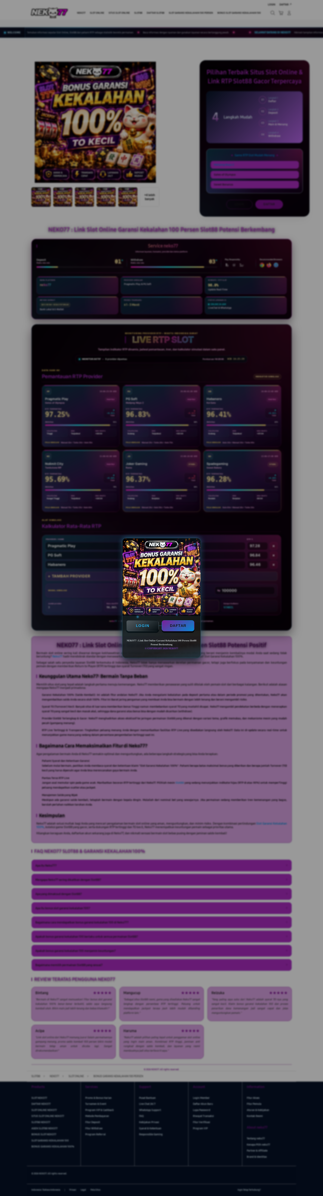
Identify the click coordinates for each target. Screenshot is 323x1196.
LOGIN (142, 626)
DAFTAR (178, 626)
